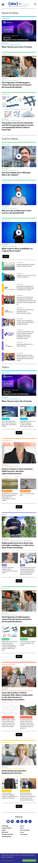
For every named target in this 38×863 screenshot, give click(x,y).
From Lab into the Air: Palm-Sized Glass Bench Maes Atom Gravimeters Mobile (9, 423)
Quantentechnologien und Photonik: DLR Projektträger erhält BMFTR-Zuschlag (25, 287)
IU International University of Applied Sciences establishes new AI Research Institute (9, 795)
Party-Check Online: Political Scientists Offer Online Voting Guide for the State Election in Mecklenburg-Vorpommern (17, 696)
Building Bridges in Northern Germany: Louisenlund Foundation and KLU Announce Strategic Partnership (27, 796)
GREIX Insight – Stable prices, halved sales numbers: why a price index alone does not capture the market (8, 723)
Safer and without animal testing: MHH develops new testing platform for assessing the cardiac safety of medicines (28, 571)
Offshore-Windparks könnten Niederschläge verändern (26, 265)
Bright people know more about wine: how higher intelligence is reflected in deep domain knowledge (18, 545)
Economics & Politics (7, 834)
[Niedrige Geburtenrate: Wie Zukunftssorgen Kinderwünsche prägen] (9, 311)
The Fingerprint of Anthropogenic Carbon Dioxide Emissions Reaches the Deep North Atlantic (17, 84)
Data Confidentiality (25, 830)
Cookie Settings (23, 834)
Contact (22, 832)
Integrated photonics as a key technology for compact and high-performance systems (28, 423)
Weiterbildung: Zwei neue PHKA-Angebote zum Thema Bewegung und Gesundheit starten (25, 357)
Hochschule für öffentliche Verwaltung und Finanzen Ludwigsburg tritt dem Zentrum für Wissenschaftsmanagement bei (26, 300)
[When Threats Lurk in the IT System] (19, 30)
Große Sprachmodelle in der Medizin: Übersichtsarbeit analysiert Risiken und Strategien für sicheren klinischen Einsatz (25, 335)
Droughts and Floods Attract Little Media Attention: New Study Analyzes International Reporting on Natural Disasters (27, 724)
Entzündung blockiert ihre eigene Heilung (25, 345)
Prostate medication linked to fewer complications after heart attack (9, 570)
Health (4, 830)
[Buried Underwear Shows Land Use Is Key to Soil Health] (28, 632)
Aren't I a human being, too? (27, 494)
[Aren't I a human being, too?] (28, 484)
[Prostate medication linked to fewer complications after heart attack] (10, 558)
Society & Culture (6, 828)
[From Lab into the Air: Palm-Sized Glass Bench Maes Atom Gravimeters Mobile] (10, 411)
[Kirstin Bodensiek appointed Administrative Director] (19, 754)
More (6, 256)
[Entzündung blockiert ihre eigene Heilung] (9, 345)
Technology (5, 826)
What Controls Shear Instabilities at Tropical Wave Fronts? (17, 249)
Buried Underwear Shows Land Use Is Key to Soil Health (28, 643)
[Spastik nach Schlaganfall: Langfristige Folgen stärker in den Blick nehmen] (9, 322)
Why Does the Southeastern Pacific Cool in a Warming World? (17, 211)
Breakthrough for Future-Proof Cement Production (26, 276)
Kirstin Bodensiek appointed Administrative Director (14, 771)
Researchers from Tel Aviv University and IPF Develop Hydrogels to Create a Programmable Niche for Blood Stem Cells (17, 126)
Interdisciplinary (6, 836)
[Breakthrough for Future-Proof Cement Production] (9, 277)
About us (22, 826)
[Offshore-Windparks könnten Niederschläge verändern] (9, 266)
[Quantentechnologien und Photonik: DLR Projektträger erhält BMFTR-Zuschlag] (9, 288)
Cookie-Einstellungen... (7, 860)
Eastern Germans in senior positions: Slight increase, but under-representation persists (17, 471)
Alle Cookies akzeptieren (29, 860)
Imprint (22, 828)
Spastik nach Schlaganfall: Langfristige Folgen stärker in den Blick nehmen (26, 322)
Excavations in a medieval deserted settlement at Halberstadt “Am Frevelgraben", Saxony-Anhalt (9, 497)
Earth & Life (5, 832)
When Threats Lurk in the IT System (17, 47)
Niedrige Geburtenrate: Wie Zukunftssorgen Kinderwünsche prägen (25, 311)
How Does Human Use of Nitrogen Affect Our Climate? (16, 173)
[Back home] (19, 4)
